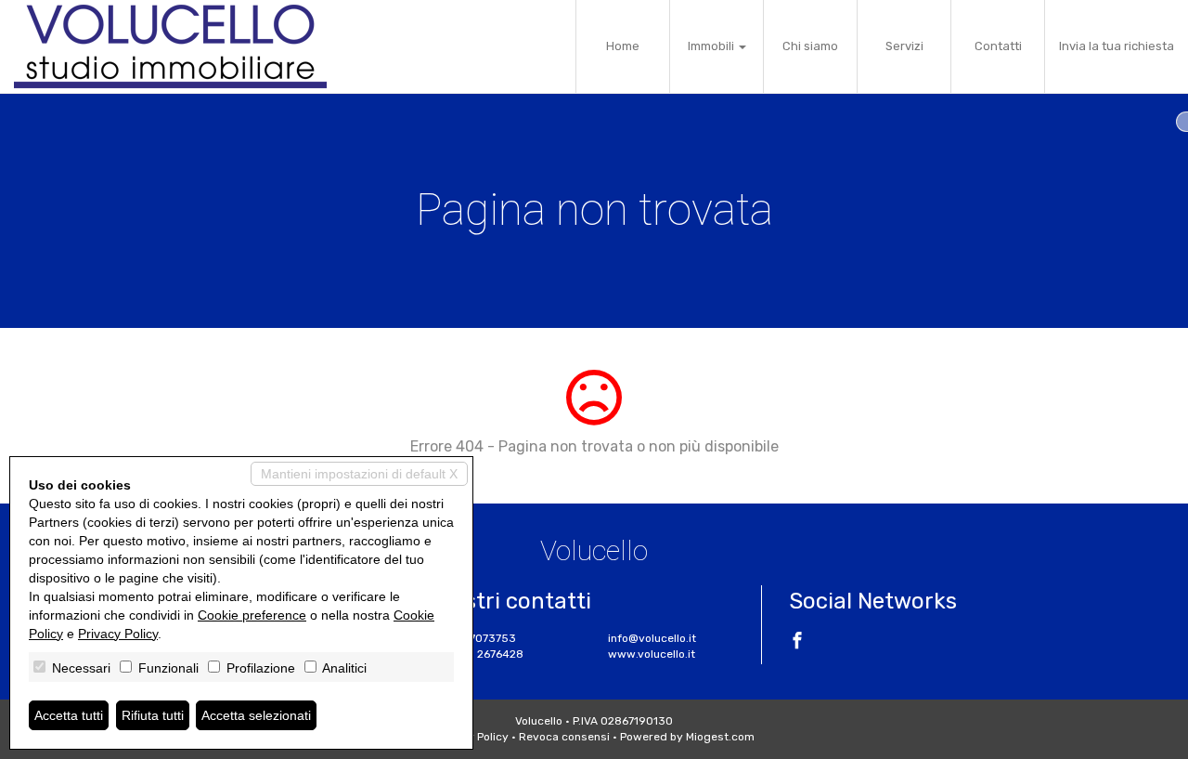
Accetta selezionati (256, 715)
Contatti (998, 46)
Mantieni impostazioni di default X (359, 473)
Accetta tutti (68, 715)
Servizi (904, 46)
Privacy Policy (118, 633)
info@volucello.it (652, 638)
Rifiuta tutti (153, 715)
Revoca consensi (564, 736)
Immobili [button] (712, 46)
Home (622, 46)
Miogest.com (720, 736)
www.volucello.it (651, 654)
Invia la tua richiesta (1116, 46)
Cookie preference (252, 615)
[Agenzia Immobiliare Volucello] (170, 46)
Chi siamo (810, 46)
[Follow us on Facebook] (797, 643)
